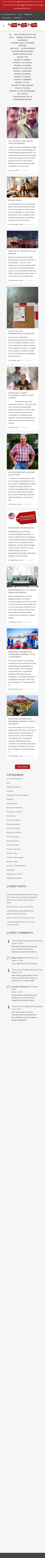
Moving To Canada (13, 828)
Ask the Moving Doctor (35, 941)
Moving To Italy (12, 853)
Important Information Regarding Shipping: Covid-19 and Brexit (22, 721)
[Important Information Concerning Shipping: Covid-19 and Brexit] (22, 638)
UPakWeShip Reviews (14, 878)
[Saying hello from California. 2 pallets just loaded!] (22, 378)
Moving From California (14, 808)
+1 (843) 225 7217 (12, 1)
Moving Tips (11, 816)
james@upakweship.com (32, 5)
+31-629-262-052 (8, 5)
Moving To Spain (12, 861)
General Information (13, 787)
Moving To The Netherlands (16, 866)
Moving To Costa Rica (14, 832)
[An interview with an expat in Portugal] (22, 451)
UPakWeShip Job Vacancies (21, 528)
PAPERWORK (28, 14)
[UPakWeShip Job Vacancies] (22, 518)
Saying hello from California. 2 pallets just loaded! (21, 395)
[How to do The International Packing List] (22, 307)
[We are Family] (22, 187)
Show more (22, 767)
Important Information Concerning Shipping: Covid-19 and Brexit (22, 654)
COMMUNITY (17, 18)
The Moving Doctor (18, 941)
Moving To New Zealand (15, 857)
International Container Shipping (17, 795)
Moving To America (13, 820)
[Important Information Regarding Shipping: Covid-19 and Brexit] (22, 705)
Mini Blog (10, 799)
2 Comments (23, 427)
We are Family (15, 200)
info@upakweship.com (27, 1)
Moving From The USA (14, 812)
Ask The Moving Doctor (15, 778)
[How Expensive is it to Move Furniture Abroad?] (22, 576)
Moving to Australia (13, 824)
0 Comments (24, 170)
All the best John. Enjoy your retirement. (20, 907)
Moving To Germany (14, 849)
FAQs (20, 14)
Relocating (10, 870)
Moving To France (13, 845)
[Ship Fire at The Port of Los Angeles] (22, 239)
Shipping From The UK (14, 874)
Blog (8, 783)
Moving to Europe (13, 841)
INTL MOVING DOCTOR (9, 14)
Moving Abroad (12, 803)
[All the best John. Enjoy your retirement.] (22, 122)
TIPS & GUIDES (6, 18)
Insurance (10, 791)
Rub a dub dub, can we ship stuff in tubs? (21, 918)
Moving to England (13, 837)
